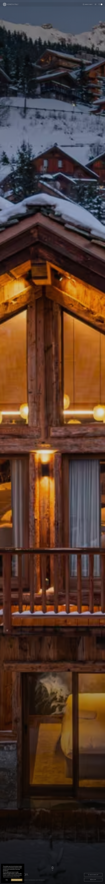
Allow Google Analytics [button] (17, 879)
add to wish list (93, 874)
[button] (12, 877)
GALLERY (94, 879)
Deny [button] (7, 879)
